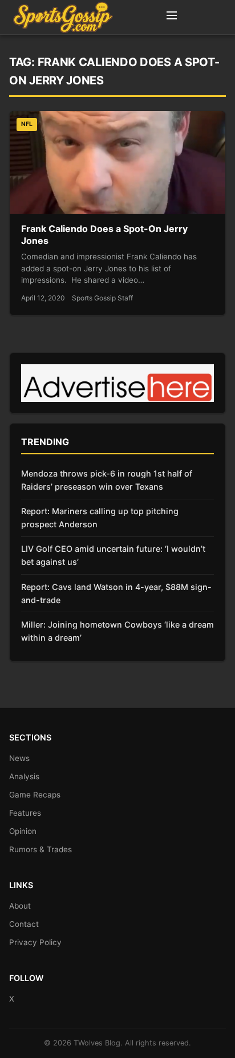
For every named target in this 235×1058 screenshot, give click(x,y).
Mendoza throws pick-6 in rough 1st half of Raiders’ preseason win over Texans (106, 480)
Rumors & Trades (40, 849)
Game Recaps (34, 794)
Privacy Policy (35, 942)
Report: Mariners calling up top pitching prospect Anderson (100, 517)
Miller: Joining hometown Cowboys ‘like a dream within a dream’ (117, 631)
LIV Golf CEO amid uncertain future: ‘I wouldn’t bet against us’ (113, 555)
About (20, 905)
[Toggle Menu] (172, 17)
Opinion (23, 831)
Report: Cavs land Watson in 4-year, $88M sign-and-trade (116, 593)
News (19, 758)
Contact (24, 924)
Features (25, 812)
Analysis (24, 776)
